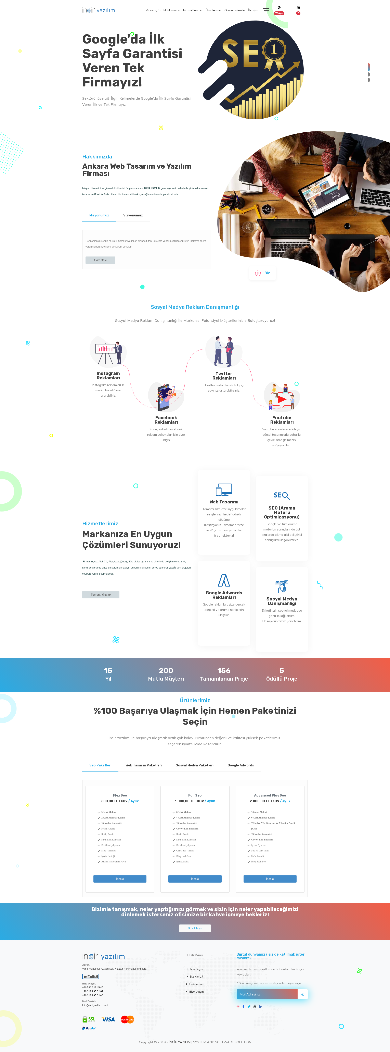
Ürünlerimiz (214, 10)
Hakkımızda (171, 10)
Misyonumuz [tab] (99, 215)
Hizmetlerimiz (193, 10)
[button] (369, 67)
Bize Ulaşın (196, 991)
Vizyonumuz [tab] (133, 215)
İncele (120, 879)
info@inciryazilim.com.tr (95, 1005)
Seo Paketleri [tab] (100, 765)
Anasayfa (153, 10)
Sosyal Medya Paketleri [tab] (194, 765)
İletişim (253, 10)
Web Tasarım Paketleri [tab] (144, 765)
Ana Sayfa (196, 969)
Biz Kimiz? (196, 976)
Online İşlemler (234, 10)
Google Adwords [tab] (241, 765)
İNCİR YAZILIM (180, 1042)
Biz (267, 273)
